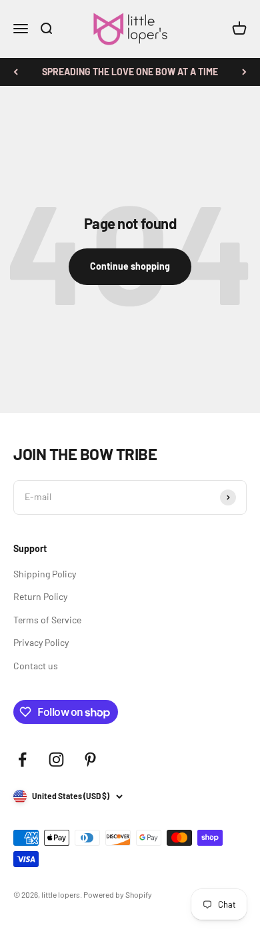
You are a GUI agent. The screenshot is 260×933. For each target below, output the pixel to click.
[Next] (244, 72)
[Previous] (15, 72)
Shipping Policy (44, 573)
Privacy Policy (41, 642)
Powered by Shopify (117, 894)
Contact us (35, 665)
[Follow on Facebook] (22, 760)
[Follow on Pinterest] (90, 760)
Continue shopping (130, 266)
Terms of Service (47, 619)
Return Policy (40, 596)
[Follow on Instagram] (56, 760)
